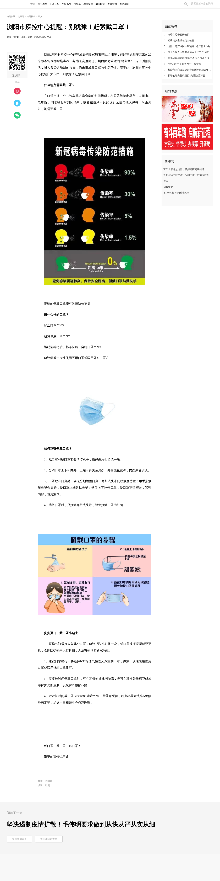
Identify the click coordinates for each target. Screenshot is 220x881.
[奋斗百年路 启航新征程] (187, 136)
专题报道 (31, 16)
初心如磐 (168, 187)
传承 (165, 181)
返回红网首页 (19, 839)
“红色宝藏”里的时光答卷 (176, 193)
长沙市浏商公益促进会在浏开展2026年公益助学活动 (188, 69)
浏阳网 (21, 16)
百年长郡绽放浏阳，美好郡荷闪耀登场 (183, 169)
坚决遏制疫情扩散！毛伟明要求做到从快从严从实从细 (81, 824)
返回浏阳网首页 (48, 839)
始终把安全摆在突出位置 (179, 40)
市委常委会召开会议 (176, 34)
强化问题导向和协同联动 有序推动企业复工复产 (188, 58)
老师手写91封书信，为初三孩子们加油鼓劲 (186, 175)
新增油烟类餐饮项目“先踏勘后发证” (185, 75)
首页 (32, 4)
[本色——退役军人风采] (187, 109)
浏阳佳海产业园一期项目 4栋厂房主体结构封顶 (188, 46)
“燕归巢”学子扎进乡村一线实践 (182, 64)
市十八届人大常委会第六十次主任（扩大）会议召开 (188, 52)
